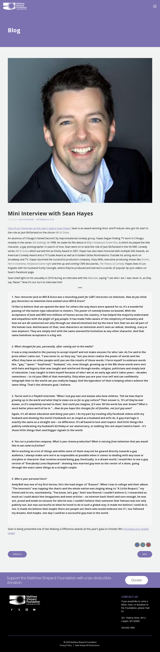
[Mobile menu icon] (155, 6)
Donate (136, 580)
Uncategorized (26, 219)
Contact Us (129, 596)
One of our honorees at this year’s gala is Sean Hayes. (39, 228)
